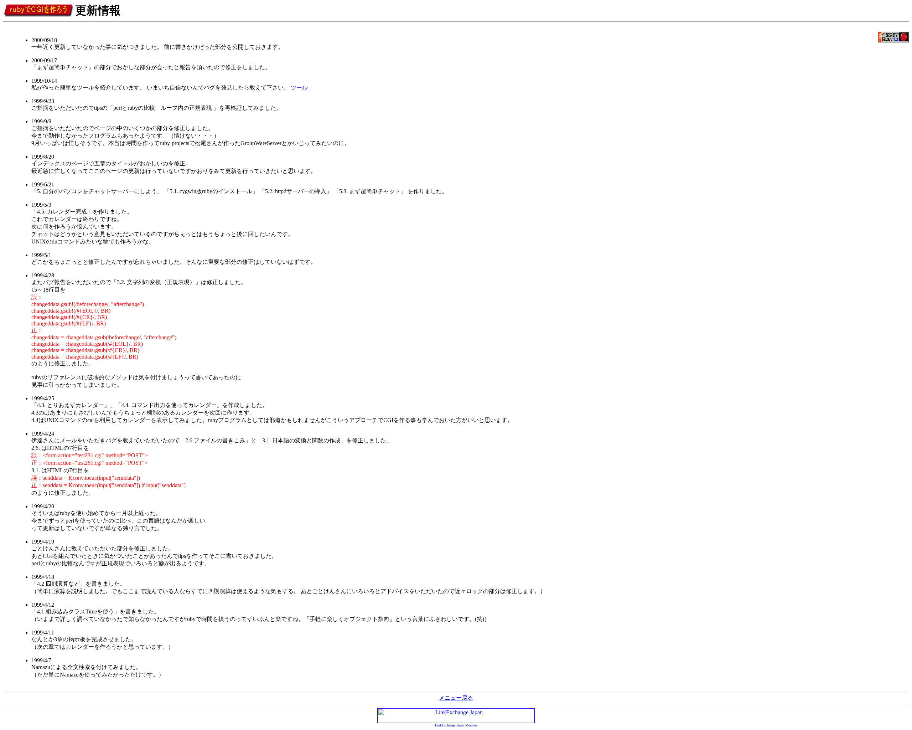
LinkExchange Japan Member (456, 725)
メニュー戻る (456, 698)
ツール (299, 87)
